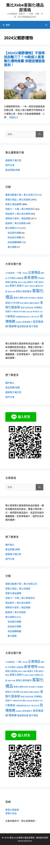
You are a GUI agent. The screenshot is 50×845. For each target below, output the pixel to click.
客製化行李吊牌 (12, 303)
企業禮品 (34, 272)
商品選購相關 (14, 242)
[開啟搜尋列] (46, 25)
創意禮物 (30, 277)
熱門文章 (9, 165)
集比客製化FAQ (13, 228)
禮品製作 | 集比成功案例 (17, 213)
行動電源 (10, 316)
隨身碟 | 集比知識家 (15, 223)
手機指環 (15, 312)
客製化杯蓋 (11, 292)
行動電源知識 (20, 316)
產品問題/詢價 (12, 169)
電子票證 (33, 326)
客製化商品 (11, 813)
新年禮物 (22, 312)
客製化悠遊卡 (17, 285)
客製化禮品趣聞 (13, 204)
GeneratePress (25, 840)
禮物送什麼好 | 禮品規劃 (17, 218)
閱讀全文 (13, 117)
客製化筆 (27, 298)
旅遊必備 (29, 312)
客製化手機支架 (30, 286)
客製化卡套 (32, 282)
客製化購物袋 (24, 303)
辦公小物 (29, 316)
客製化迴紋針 (34, 303)
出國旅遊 (20, 278)
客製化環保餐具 (24, 291)
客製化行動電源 (37, 298)
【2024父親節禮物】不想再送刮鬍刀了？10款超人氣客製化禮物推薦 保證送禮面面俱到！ (24, 59)
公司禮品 (12, 278)
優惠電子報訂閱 (13, 160)
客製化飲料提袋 (27, 307)
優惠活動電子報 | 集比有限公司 (21, 194)
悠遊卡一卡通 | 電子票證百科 (20, 209)
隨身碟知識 (22, 326)
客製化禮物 (19, 297)
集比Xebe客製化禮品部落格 (25, 7)
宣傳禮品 (38, 307)
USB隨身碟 (10, 273)
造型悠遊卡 (27, 321)
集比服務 (12, 247)
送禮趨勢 (19, 322)
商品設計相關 (14, 237)
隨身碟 (13, 326)
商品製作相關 (14, 232)
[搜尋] (39, 134)
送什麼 (36, 316)
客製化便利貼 (11, 282)
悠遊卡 (8, 311)
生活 (41, 312)
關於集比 (9, 382)
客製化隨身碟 (12, 809)
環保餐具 (36, 312)
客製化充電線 (22, 282)
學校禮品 (41, 278)
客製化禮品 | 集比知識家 (17, 199)
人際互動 (24, 273)
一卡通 (18, 272)
